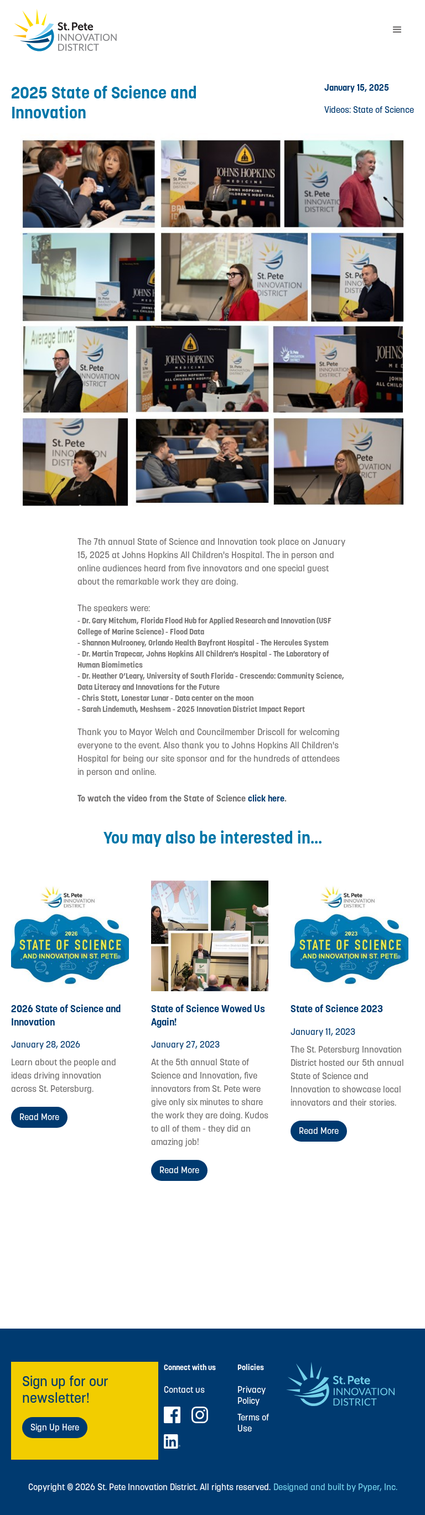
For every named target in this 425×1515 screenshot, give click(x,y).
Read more (39, 1117)
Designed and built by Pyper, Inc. (335, 1487)
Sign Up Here (54, 1427)
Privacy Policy (251, 1395)
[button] (397, 29)
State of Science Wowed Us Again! (208, 1015)
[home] (196, 30)
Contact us (184, 1390)
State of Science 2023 (337, 1008)
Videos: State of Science (369, 110)
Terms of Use (253, 1423)
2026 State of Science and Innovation (66, 1015)
